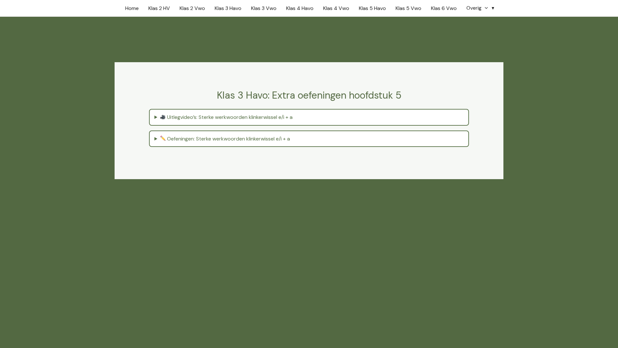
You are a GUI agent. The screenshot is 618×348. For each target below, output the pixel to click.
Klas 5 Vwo (408, 8)
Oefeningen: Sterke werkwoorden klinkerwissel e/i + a (228, 138)
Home (132, 8)
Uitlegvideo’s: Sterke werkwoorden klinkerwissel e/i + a (229, 117)
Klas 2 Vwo (192, 8)
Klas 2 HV (159, 8)
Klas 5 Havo (372, 8)
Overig (474, 8)
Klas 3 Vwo (263, 8)
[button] (485, 8)
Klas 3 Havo (228, 8)
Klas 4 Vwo (336, 8)
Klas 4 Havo (300, 8)
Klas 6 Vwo (444, 8)
